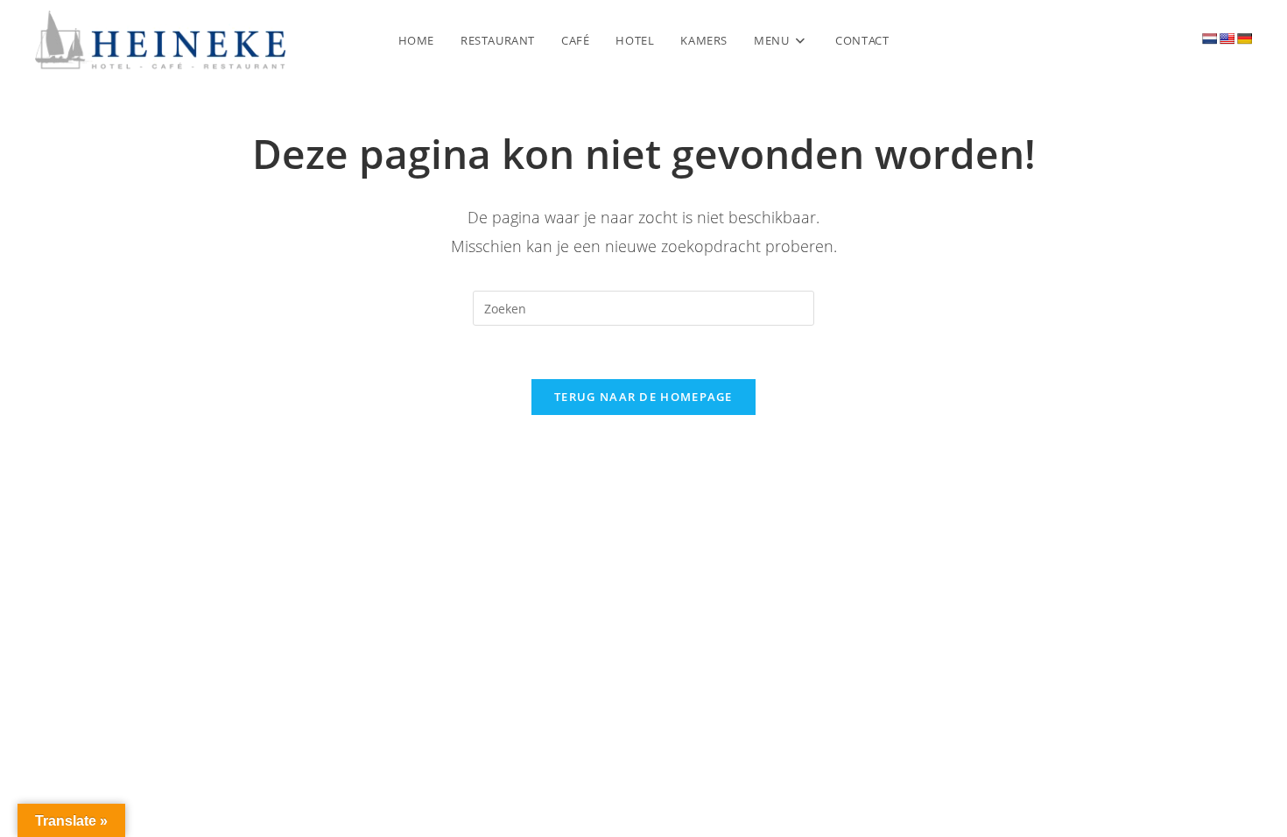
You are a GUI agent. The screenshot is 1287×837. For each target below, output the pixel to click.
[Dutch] (1209, 39)
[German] (1244, 39)
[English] (1226, 39)
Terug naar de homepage (643, 396)
